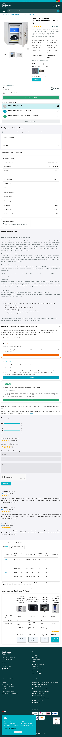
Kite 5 (6, 577)
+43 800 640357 (24, 1)
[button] (16, 34)
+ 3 (26, 54)
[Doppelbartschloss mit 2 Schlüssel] (35, 71)
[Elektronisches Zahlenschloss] (41, 71)
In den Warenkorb (56, 640)
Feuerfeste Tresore (16, 14)
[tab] (5, 547)
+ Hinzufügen (36, 79)
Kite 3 (6, 559)
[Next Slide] (27, 34)
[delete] (58, 106)
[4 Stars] (10, 447)
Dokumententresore (28, 14)
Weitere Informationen (31, 121)
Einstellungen (18, 732)
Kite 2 (6, 568)
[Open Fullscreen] (28, 49)
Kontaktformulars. (28, 413)
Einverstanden (8, 732)
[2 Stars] (5, 447)
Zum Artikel (21, 640)
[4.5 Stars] (11, 447)
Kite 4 (6, 572)
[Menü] (59, 718)
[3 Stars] (7, 447)
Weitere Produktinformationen (40, 60)
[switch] (56, 723)
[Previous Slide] (4, 34)
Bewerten (6, 483)
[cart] (56, 5)
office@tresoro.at (35, 1)
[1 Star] (2, 447)
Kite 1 (6, 564)
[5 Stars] (12, 447)
